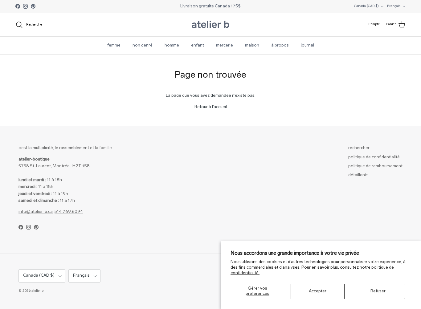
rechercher (359, 148)
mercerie (224, 45)
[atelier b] (210, 24)
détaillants (358, 175)
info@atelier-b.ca (35, 211)
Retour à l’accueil (210, 107)
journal (307, 45)
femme (114, 45)
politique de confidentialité (374, 157)
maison (252, 45)
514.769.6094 (69, 211)
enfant (197, 45)
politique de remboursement (375, 166)
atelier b (37, 291)
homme (172, 45)
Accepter (317, 291)
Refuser (378, 291)
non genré (143, 45)
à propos (280, 45)
